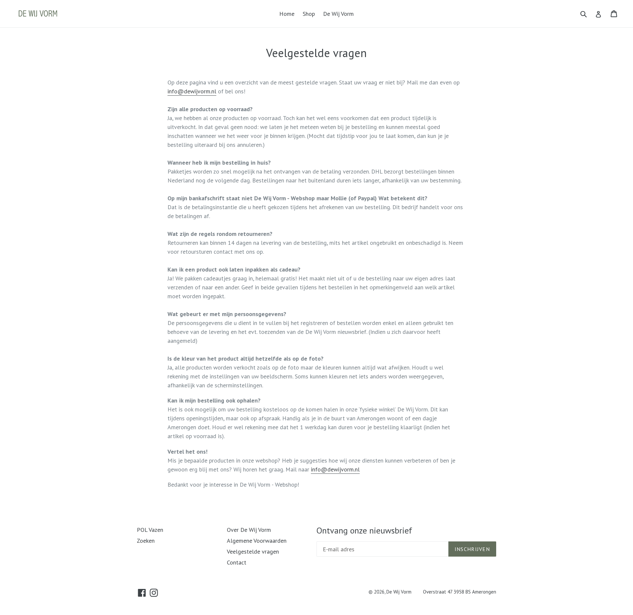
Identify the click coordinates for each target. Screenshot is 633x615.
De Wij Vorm (338, 13)
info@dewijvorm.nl (191, 91)
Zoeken (146, 540)
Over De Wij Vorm (249, 530)
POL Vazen (150, 530)
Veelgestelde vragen (253, 551)
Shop (309, 13)
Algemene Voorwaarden (256, 540)
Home (286, 13)
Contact (236, 562)
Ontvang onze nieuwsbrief (364, 530)
